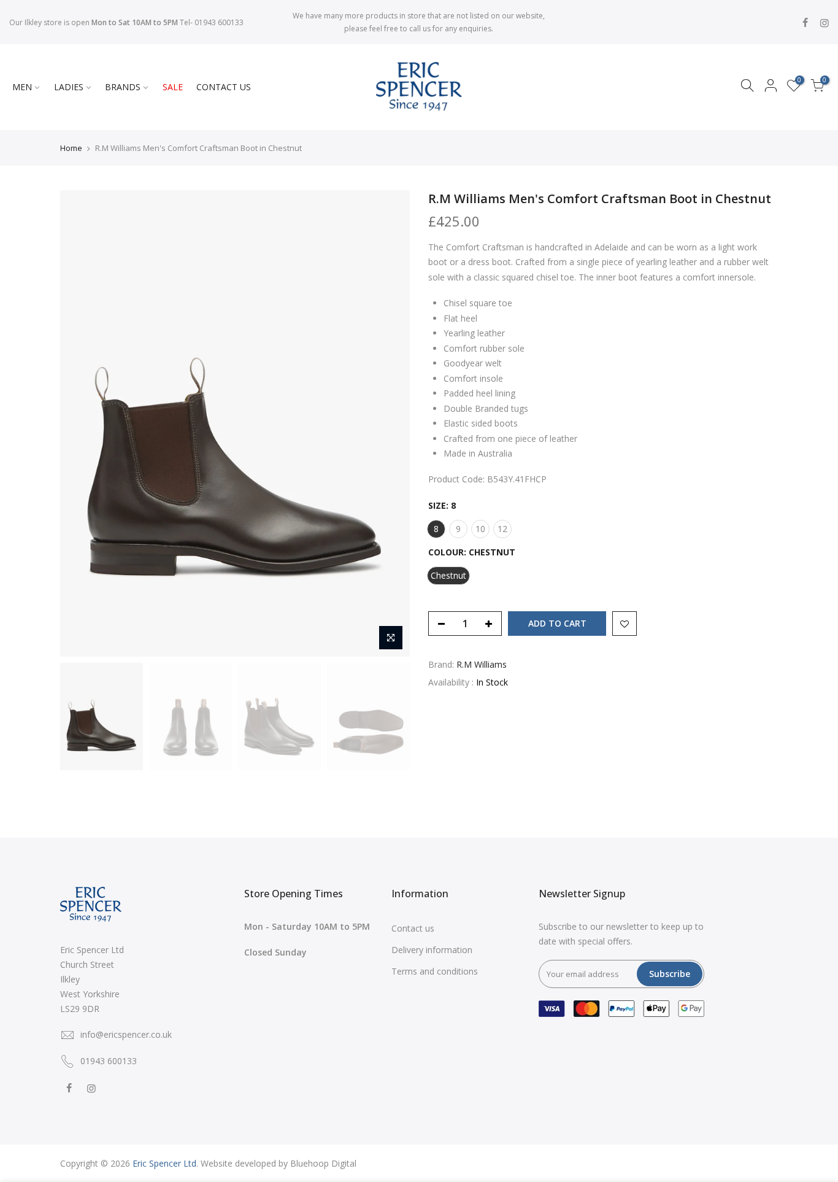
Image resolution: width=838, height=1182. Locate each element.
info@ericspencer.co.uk (126, 1034)
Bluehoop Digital (323, 1163)
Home (71, 147)
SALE (173, 87)
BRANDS (122, 87)
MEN (22, 87)
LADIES (68, 87)
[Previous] (81, 423)
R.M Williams (481, 664)
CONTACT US (223, 87)
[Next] (388, 423)
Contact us (412, 928)
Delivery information (431, 950)
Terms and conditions (434, 971)
